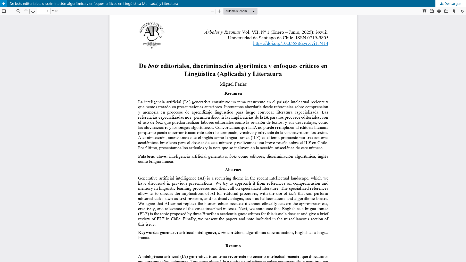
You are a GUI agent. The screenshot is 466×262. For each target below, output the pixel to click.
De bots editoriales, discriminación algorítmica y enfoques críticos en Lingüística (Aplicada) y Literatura (94, 3)
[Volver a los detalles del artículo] (3, 3)
